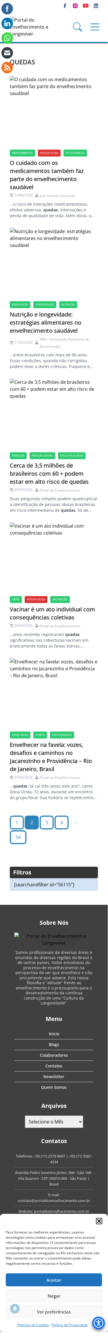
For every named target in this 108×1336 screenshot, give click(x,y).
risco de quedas (71, 455)
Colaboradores (54, 1055)
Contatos (53, 1066)
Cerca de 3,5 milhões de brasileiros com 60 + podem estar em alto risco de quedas (49, 473)
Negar (54, 1296)
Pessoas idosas (42, 455)
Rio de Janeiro (62, 735)
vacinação (60, 599)
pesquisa (18, 455)
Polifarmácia (75, 153)
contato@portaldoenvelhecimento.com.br (54, 1200)
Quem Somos (54, 1087)
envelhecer (20, 304)
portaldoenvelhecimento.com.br (61, 1211)
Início (54, 1034)
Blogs (54, 1044)
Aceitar (54, 1280)
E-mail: (53, 1194)
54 (18, 837)
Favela (40, 735)
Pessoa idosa (49, 153)
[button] (99, 1221)
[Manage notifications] (15, 1308)
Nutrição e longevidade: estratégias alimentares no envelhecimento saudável (45, 322)
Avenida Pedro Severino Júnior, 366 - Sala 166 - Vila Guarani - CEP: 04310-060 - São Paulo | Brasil (54, 1178)
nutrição (68, 304)
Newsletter (53, 1076)
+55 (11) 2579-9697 (49, 1156)
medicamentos (22, 153)
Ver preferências (54, 1312)
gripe (16, 599)
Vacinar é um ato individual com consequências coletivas (52, 613)
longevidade (45, 304)
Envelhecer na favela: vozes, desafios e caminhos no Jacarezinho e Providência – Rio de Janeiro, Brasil (51, 757)
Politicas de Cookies (33, 1324)
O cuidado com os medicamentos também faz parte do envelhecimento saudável (47, 175)
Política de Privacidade (70, 1324)
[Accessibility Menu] (98, 1323)
